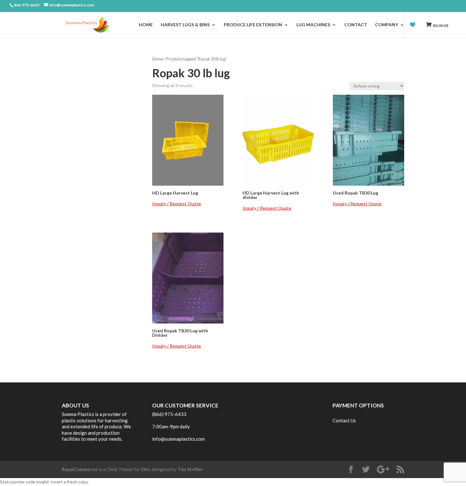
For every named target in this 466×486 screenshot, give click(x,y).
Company (386, 24)
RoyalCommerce (80, 469)
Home (146, 24)
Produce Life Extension (253, 24)
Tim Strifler (190, 469)
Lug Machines (313, 24)
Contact (355, 24)
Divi (145, 469)
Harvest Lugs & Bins (185, 24)
